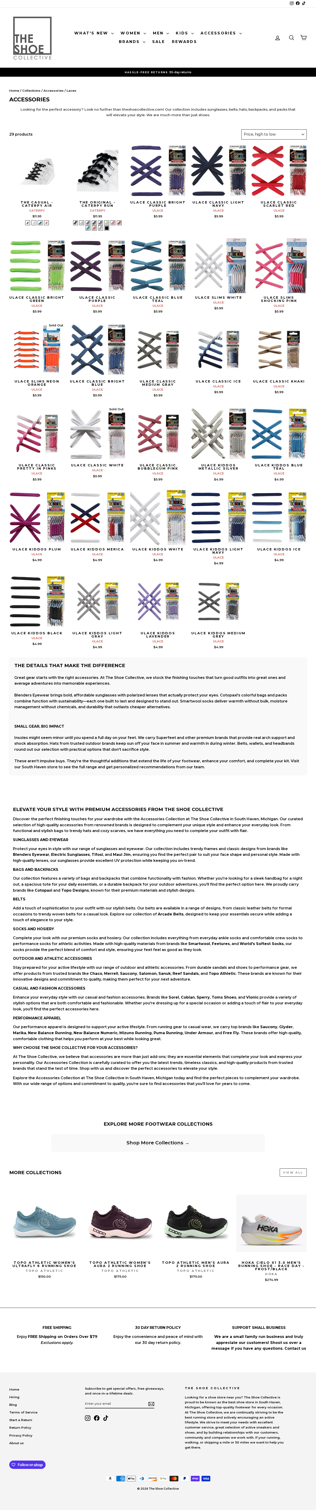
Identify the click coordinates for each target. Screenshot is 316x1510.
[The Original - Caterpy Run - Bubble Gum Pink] (100, 228)
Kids (183, 33)
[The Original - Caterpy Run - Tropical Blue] (88, 228)
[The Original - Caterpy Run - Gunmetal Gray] (88, 223)
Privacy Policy (20, 1435)
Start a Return (20, 1420)
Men (159, 33)
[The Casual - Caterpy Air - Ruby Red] (46, 223)
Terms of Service (23, 1412)
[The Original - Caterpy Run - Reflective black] (107, 228)
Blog (13, 1405)
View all (293, 1172)
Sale (158, 41)
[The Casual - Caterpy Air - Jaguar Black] (27, 223)
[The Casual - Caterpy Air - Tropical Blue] (40, 223)
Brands (130, 41)
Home (14, 90)
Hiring (14, 1397)
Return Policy (20, 1427)
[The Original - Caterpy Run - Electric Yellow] (107, 223)
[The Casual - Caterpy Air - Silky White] (34, 223)
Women (131, 33)
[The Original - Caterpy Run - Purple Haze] (100, 223)
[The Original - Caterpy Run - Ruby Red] (119, 223)
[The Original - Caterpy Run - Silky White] (82, 223)
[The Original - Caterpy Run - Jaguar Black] (75, 223)
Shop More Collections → (158, 1142)
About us (16, 1443)
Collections (31, 90)
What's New (92, 33)
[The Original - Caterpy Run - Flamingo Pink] (113, 223)
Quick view (37, 193)
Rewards (184, 41)
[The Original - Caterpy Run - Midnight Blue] (94, 223)
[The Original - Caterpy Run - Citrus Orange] (94, 228)
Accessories (219, 33)
